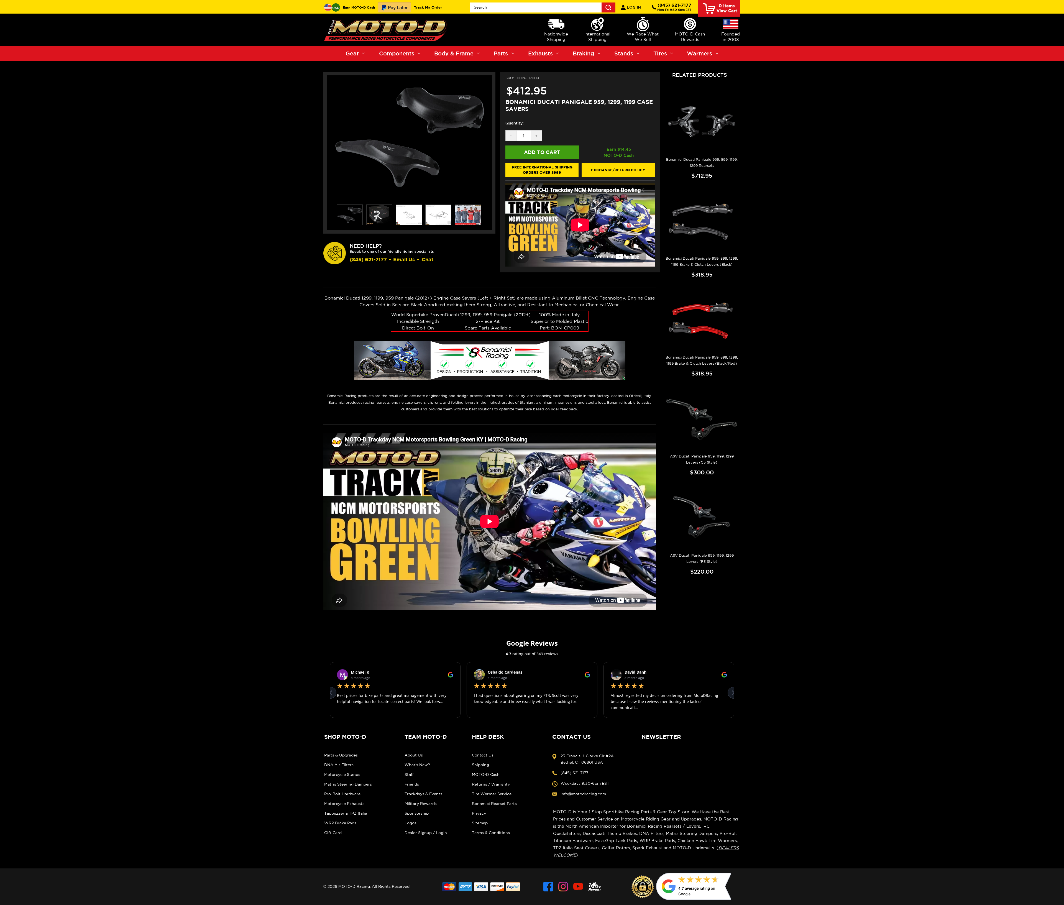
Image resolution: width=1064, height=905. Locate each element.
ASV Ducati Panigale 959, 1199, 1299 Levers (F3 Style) (702, 558)
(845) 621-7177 (674, 6)
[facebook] (548, 886)
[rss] (595, 886)
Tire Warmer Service (491, 794)
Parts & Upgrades (341, 755)
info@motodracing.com (583, 794)
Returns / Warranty (491, 784)
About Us (414, 755)
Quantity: (514, 123)
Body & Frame (454, 53)
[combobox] (542, 7)
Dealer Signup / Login (426, 832)
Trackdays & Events (423, 794)
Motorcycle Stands (342, 774)
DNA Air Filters (339, 765)
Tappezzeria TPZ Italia (345, 813)
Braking (583, 53)
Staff (409, 774)
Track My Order (428, 7)
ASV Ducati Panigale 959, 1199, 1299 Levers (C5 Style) (702, 459)
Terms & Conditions (491, 832)
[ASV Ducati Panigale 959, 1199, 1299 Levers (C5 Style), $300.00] (702, 418)
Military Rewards (421, 803)
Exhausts (540, 53)
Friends (412, 784)
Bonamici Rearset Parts (494, 803)
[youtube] (578, 886)
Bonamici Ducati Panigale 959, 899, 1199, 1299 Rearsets (702, 162)
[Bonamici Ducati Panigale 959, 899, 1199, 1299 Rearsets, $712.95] (702, 121)
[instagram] (563, 886)
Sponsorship (417, 813)
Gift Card (333, 832)
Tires (660, 53)
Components (396, 53)
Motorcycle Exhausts (344, 803)
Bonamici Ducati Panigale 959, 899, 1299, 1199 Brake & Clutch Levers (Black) (702, 261)
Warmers (699, 53)
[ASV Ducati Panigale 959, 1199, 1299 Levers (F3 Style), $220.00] (702, 517)
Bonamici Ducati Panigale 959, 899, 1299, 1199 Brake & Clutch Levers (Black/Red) (702, 360)
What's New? (417, 765)
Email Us (404, 259)
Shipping (480, 765)
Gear (352, 53)
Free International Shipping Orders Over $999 (542, 170)
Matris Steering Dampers (348, 784)
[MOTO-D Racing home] (386, 30)
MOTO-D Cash (486, 774)
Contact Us (482, 755)
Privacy (479, 813)
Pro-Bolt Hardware (342, 794)
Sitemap (480, 823)
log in (633, 7)
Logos (410, 823)
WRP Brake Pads (340, 823)
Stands (623, 53)
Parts (501, 53)
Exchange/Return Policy (618, 170)
